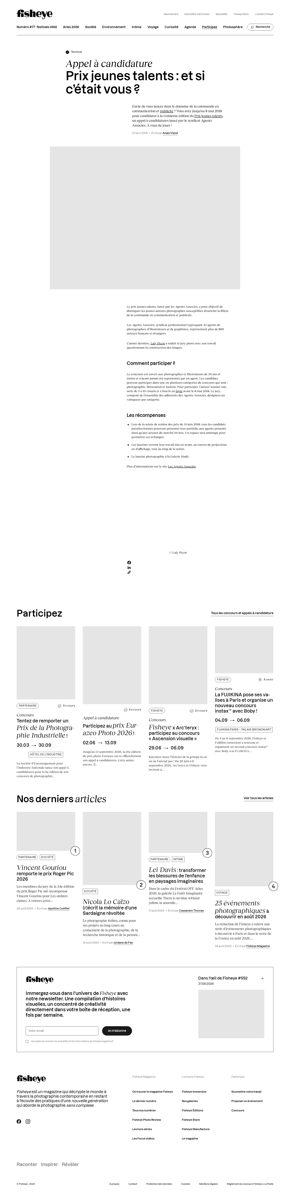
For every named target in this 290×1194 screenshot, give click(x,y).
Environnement (114, 27)
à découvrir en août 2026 (242, 909)
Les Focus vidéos (143, 1138)
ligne (179, 391)
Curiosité (171, 27)
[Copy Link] (178, 572)
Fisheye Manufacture (196, 1129)
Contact (132, 1184)
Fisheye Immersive (194, 1092)
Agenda (190, 27)
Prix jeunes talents (208, 116)
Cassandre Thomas (191, 910)
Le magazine (190, 1138)
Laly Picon (158, 343)
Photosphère (233, 27)
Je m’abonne (117, 1030)
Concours (237, 1110)
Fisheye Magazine (258, 946)
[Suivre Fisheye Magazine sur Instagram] (28, 1121)
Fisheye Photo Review (146, 1120)
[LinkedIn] (178, 567)
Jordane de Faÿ (123, 942)
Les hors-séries (142, 1129)
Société (90, 27)
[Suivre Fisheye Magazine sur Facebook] (19, 1121)
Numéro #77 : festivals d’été (37, 27)
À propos (114, 1184)
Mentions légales (208, 1184)
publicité (166, 111)
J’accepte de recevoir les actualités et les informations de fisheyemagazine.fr (72, 1041)
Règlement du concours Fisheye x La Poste (250, 1184)
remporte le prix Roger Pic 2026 (45, 873)
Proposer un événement (247, 1101)
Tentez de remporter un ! (46, 729)
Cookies (185, 1184)
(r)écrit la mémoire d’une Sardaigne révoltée (110, 907)
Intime (136, 27)
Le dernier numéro (144, 1101)
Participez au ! (111, 728)
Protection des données (159, 1184)
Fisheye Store (241, 14)
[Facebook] (178, 562)
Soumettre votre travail (196, 14)
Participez (209, 27)
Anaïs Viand (170, 133)
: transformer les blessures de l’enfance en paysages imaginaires (177, 875)
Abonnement (171, 14)
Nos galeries (190, 1101)
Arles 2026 (71, 27)
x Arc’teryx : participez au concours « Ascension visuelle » (174, 732)
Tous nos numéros (144, 1110)
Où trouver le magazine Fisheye (152, 1092)
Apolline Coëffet (58, 908)
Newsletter (222, 14)
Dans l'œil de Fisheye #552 (223, 978)
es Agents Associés (183, 466)
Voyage (153, 27)
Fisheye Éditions (192, 1110)
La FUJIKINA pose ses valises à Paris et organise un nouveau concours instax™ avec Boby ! (244, 703)
